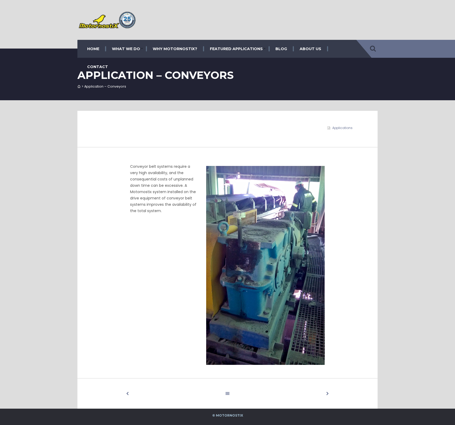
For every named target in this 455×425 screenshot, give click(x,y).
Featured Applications (236, 48)
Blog (281, 48)
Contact (97, 66)
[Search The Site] (373, 49)
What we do (126, 48)
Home (93, 48)
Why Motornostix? (175, 48)
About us (310, 48)
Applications (342, 128)
